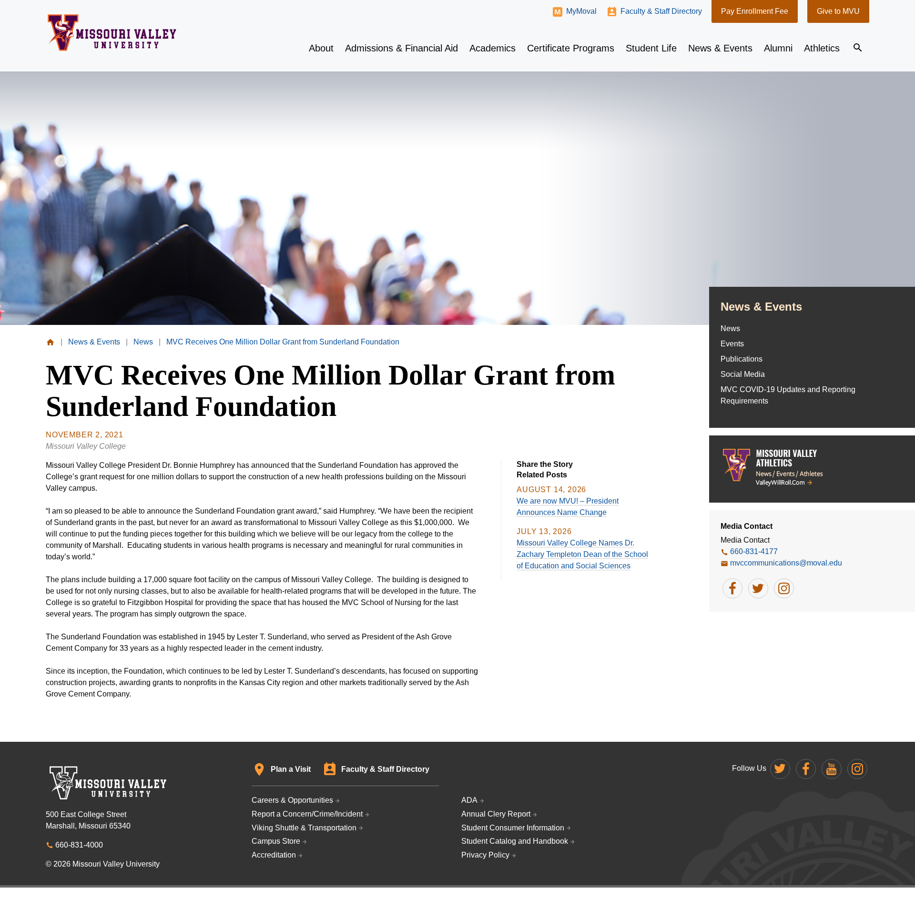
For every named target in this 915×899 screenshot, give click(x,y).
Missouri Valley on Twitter (780, 769)
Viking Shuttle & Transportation (304, 828)
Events (732, 344)
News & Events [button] (720, 48)
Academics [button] (492, 48)
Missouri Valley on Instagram (857, 769)
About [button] (321, 48)
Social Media (743, 374)
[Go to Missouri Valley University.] (50, 342)
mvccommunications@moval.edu (786, 563)
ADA (469, 800)
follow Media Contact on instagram (784, 588)
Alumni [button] (778, 48)
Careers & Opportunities (292, 800)
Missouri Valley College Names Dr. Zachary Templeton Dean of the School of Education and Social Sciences (582, 554)
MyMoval (581, 11)
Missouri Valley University (112, 32)
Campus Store (276, 841)
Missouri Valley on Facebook (806, 769)
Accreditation (274, 855)
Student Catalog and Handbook (514, 841)
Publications (741, 359)
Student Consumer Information (512, 828)
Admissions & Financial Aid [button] (401, 48)
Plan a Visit (291, 769)
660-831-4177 (754, 551)
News (730, 328)
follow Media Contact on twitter (758, 588)
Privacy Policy (485, 855)
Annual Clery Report (495, 814)
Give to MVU (838, 11)
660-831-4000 (79, 845)
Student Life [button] (651, 48)
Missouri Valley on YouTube (832, 769)
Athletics (822, 48)
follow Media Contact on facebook (732, 588)
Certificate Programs (570, 48)
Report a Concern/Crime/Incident (307, 814)
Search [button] (858, 47)
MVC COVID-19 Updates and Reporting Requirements (788, 395)
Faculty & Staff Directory (661, 11)
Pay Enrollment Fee (754, 11)
